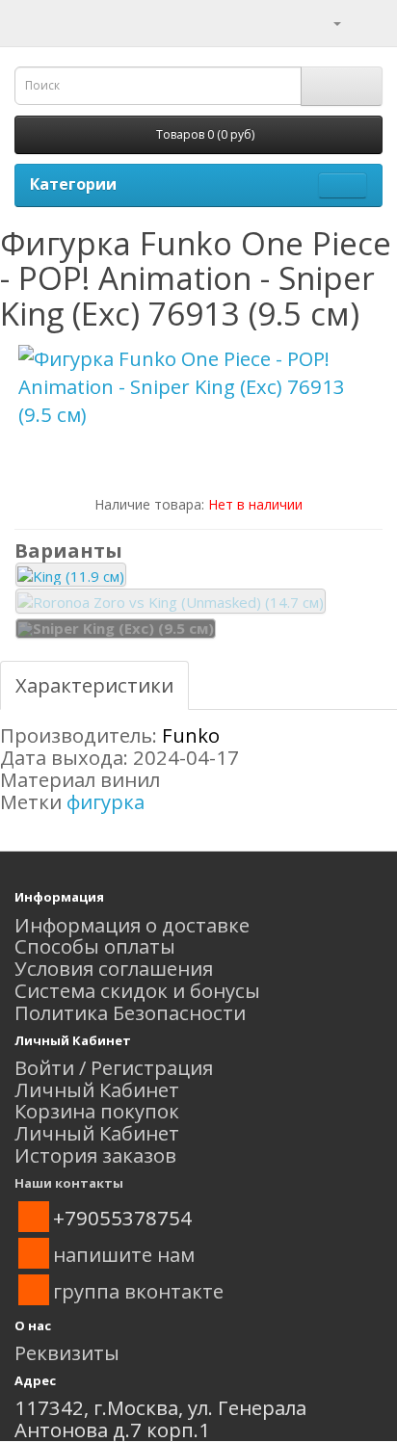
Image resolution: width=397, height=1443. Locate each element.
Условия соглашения (113, 968)
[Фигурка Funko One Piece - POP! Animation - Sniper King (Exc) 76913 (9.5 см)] (198, 387)
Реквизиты (66, 1352)
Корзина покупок (96, 1110)
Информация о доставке (132, 924)
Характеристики (94, 684)
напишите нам (124, 1254)
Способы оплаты (94, 945)
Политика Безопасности (130, 1012)
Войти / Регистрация (113, 1067)
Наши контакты (68, 1183)
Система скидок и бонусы (137, 990)
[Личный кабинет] (325, 21)
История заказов (95, 1154)
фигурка (105, 801)
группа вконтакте (138, 1290)
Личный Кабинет (96, 1089)
